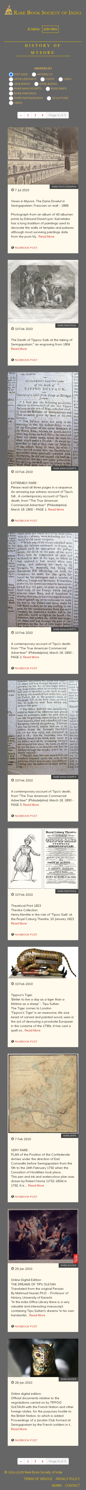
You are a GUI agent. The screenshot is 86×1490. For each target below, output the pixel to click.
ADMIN (56, 1485)
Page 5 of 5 (57, 115)
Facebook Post (25, 247)
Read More (46, 236)
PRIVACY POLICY (68, 1479)
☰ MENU (34, 29)
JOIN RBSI (50, 29)
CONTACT (72, 1485)
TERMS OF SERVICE (38, 1479)
